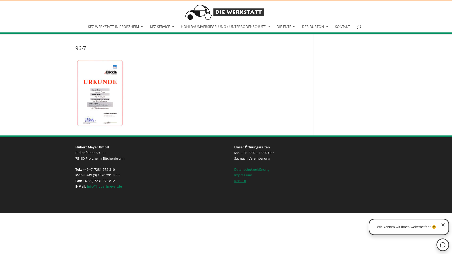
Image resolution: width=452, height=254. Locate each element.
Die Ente (284, 27)
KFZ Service (160, 27)
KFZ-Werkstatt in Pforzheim (113, 27)
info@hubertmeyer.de (104, 186)
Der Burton (313, 27)
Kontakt (342, 27)
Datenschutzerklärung (251, 169)
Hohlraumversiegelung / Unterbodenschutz (223, 27)
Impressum (243, 175)
